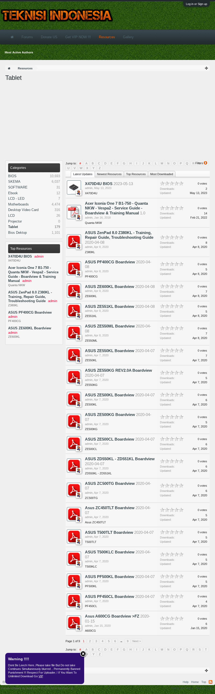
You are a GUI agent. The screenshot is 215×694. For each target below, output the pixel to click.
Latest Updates (83, 174)
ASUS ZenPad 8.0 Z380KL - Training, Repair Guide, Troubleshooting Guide (30, 296)
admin (89, 188)
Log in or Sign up (196, 3)
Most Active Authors (19, 52)
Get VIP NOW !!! (78, 37)
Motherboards (18, 204)
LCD (11, 216)
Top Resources (21, 249)
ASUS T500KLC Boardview (110, 552)
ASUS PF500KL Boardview (109, 577)
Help (186, 682)
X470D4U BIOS (20, 256)
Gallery (128, 37)
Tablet (13, 227)
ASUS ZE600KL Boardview (29, 328)
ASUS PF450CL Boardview (109, 597)
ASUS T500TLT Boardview (109, 532)
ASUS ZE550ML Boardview (110, 326)
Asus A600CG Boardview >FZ (112, 616)
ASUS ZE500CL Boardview (109, 439)
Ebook (13, 193)
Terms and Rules (182, 688)
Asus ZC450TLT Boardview (110, 508)
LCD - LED (16, 199)
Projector (15, 221)
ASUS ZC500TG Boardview (110, 483)
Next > (136, 641)
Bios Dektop (17, 233)
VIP (41, 676)
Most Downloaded (161, 174)
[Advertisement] (107, 121)
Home (195, 682)
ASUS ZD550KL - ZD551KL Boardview (120, 459)
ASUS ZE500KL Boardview (109, 395)
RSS (210, 682)
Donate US (49, 37)
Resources (107, 37)
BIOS (12, 176)
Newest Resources (109, 174)
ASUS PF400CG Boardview (30, 312)
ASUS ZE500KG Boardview (110, 415)
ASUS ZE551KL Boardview (109, 306)
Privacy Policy (205, 688)
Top (203, 682)
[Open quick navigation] (206, 68)
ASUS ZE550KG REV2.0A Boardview (118, 370)
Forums (27, 37)
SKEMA (14, 182)
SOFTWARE (18, 187)
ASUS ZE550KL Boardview (109, 351)
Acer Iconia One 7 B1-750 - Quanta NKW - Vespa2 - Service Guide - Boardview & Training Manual (116, 208)
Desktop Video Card (23, 210)
